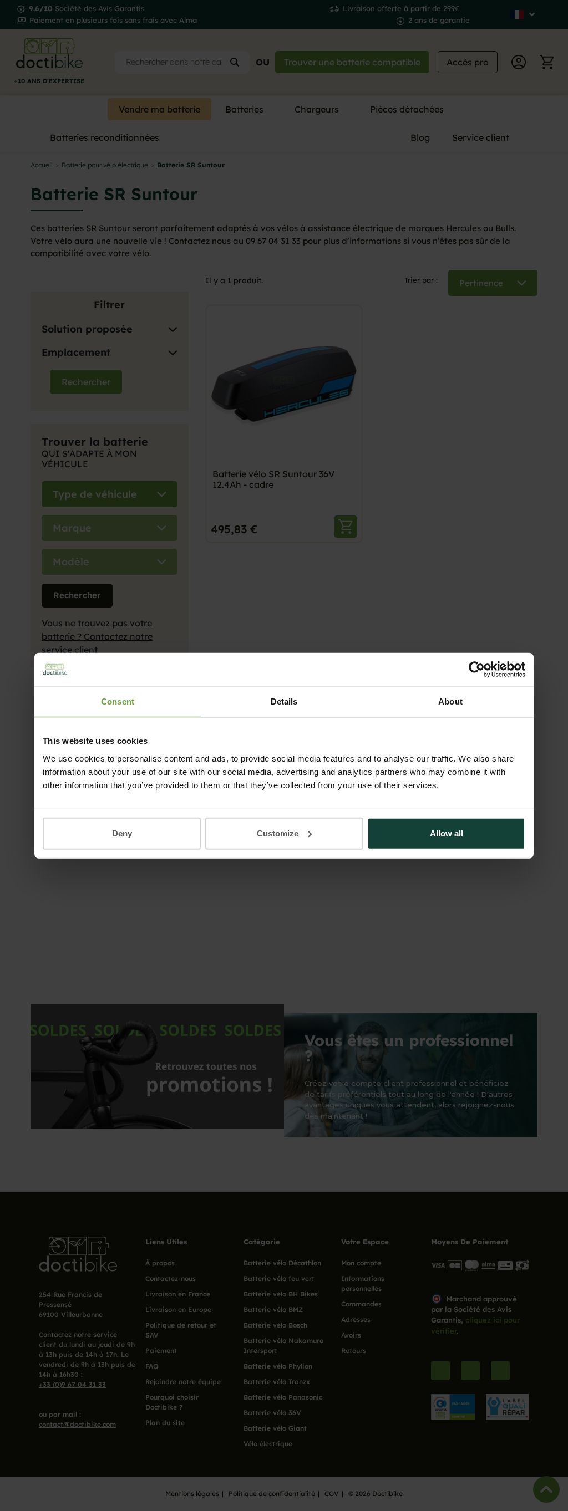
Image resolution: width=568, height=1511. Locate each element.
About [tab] (450, 701)
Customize (277, 833)
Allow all (446, 833)
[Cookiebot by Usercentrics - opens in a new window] (476, 669)
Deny (122, 833)
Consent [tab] (117, 701)
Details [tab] (284, 701)
